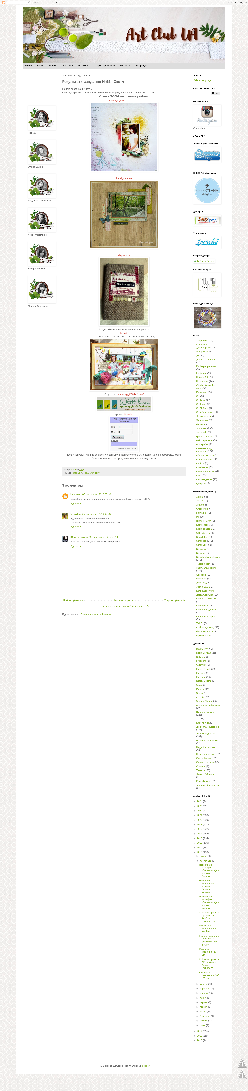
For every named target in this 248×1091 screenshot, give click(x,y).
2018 (200, 829)
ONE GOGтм (203, 532)
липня (203, 997)
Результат (89, 473)
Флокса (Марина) (205, 774)
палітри (200, 463)
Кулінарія (201, 373)
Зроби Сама (203, 586)
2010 (200, 1040)
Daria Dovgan (203, 652)
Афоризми (202, 351)
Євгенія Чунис (204, 701)
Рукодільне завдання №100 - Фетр (209, 975)
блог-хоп (201, 424)
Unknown (75, 494)
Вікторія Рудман (205, 712)
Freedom (201, 660)
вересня (205, 988)
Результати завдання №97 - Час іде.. (209, 928)
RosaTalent (202, 537)
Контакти (68, 65)
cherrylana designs (206, 567)
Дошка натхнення (206, 359)
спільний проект (205, 471)
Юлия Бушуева (116, 100)
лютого (204, 1020)
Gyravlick (129, 414)
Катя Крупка (203, 722)
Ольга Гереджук (205, 762)
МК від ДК (125, 65)
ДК (197, 355)
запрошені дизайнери (208, 785)
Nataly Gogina (203, 680)
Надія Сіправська (205, 747)
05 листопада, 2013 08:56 (96, 514)
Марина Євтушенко (207, 740)
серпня (204, 993)
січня (203, 1025)
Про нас (53, 65)
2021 (200, 815)
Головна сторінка (34, 65)
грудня (204, 856)
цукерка (200, 483)
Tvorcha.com (203, 563)
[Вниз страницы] (242, 1078)
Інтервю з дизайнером (203, 346)
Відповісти (76, 503)
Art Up (199, 500)
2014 (200, 847)
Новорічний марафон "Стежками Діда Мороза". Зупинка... (209, 870)
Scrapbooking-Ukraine (208, 557)
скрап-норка (203, 635)
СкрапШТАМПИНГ (206, 598)
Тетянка (200, 770)
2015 (200, 842)
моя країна (202, 444)
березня (205, 1016)
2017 (200, 833)
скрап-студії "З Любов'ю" (130, 394)
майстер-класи (204, 440)
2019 (200, 824)
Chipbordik (202, 508)
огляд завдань (204, 459)
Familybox (201, 512)
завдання (77, 473)
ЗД (197, 718)
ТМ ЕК (199, 623)
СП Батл (200, 400)
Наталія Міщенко (205, 754)
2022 (200, 810)
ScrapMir (201, 553)
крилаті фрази (204, 436)
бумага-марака (204, 631)
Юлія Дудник (203, 781)
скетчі (98, 473)
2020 (200, 820)
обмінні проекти (205, 455)
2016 (200, 838)
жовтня (204, 984)
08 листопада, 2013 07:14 (103, 537)
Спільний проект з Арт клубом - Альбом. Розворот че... (209, 916)
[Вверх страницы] (242, 1067)
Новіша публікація (73, 600)
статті (199, 475)
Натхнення (202, 381)
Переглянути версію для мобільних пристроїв (124, 606)
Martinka (200, 673)
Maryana (201, 677)
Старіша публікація (174, 600)
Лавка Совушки (204, 594)
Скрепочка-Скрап (205, 616)
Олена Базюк (203, 758)
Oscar (199, 685)
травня (204, 1006)
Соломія (200, 766)
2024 (200, 801)
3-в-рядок (201, 340)
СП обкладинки (204, 412)
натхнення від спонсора (204, 450)
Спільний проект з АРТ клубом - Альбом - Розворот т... (209, 963)
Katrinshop (202, 524)
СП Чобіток (202, 408)
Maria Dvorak (203, 668)
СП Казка (201, 404)
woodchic (201, 574)
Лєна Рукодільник (205, 733)
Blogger (145, 1065)
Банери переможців (104, 65)
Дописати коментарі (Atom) (96, 614)
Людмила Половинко (207, 726)
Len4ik (124, 333)
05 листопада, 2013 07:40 (96, 494)
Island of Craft (203, 520)
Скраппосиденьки (206, 609)
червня (204, 1002)
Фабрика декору (205, 627)
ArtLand (200, 504)
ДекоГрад (201, 582)
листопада (206, 860)
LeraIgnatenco (124, 178)
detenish (200, 697)
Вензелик (201, 578)
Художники (202, 420)
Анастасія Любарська (208, 705)
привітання (202, 467)
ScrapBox (201, 540)
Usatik (199, 693)
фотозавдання (204, 479)
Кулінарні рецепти (206, 366)
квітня (203, 1011)
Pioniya (200, 689)
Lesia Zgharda (204, 528)
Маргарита (124, 255)
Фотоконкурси (204, 416)
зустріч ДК (201, 432)
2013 (200, 852)
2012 (200, 1031)
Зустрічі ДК (141, 65)
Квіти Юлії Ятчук (205, 590)
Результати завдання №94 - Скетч (209, 952)
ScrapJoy (201, 549)
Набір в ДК (202, 377)
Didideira (201, 657)
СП (198, 396)
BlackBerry (202, 648)
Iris (197, 516)
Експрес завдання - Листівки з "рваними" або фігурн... (209, 940)
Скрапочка (202, 605)
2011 (200, 1035)
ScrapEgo (201, 544)
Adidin (199, 496)
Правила (83, 65)
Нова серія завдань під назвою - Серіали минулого (206, 886)
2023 (200, 806)
